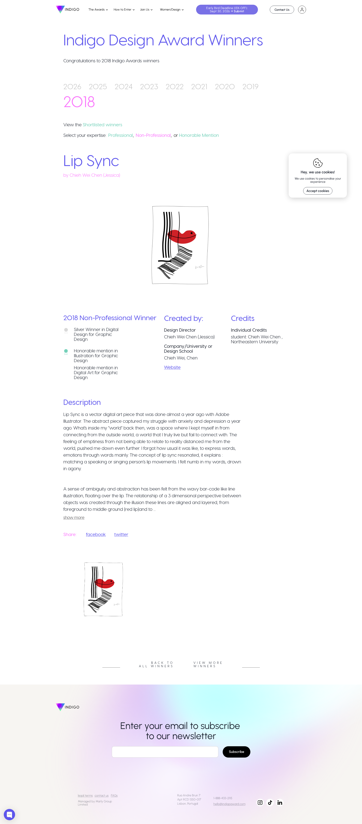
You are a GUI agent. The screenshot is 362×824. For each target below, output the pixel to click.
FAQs (114, 795)
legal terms (85, 795)
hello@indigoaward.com (229, 804)
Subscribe (236, 752)
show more (73, 517)
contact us (102, 795)
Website (172, 367)
